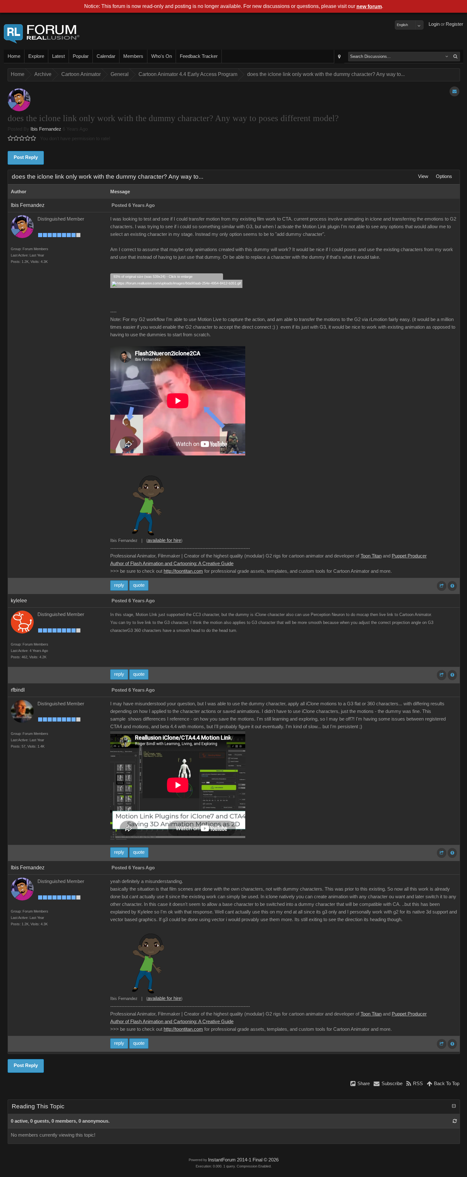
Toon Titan (371, 555)
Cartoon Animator (81, 74)
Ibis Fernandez (45, 129)
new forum (369, 6)
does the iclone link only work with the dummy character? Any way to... (326, 74)
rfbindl (18, 690)
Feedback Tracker (199, 56)
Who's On (161, 56)
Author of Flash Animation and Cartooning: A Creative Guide (172, 563)
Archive (42, 74)
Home (14, 56)
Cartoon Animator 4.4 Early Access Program (188, 74)
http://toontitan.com (183, 571)
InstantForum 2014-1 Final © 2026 (243, 1159)
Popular (81, 56)
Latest (58, 56)
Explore (36, 56)
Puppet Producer (409, 555)
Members (133, 56)
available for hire (164, 540)
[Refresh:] (455, 1121)
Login (434, 24)
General (120, 74)
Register (454, 24)
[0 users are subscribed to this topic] (454, 91)
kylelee (19, 600)
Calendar (106, 56)
